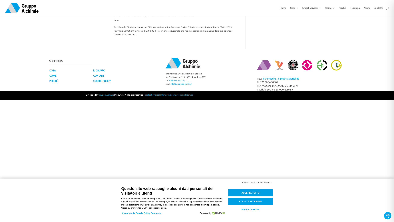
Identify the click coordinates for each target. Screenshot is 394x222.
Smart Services (310, 8)
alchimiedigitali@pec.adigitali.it (281, 78)
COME (52, 75)
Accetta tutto (250, 193)
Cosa (292, 8)
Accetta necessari (250, 201)
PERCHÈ (53, 81)
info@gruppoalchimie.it (181, 84)
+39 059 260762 (177, 80)
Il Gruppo (355, 8)
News (367, 8)
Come (328, 8)
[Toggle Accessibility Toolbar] (388, 216)
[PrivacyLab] (218, 213)
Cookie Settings (152, 95)
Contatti (378, 8)
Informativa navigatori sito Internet (176, 95)
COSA (52, 70)
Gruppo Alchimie (106, 95)
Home (283, 8)
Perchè (342, 8)
